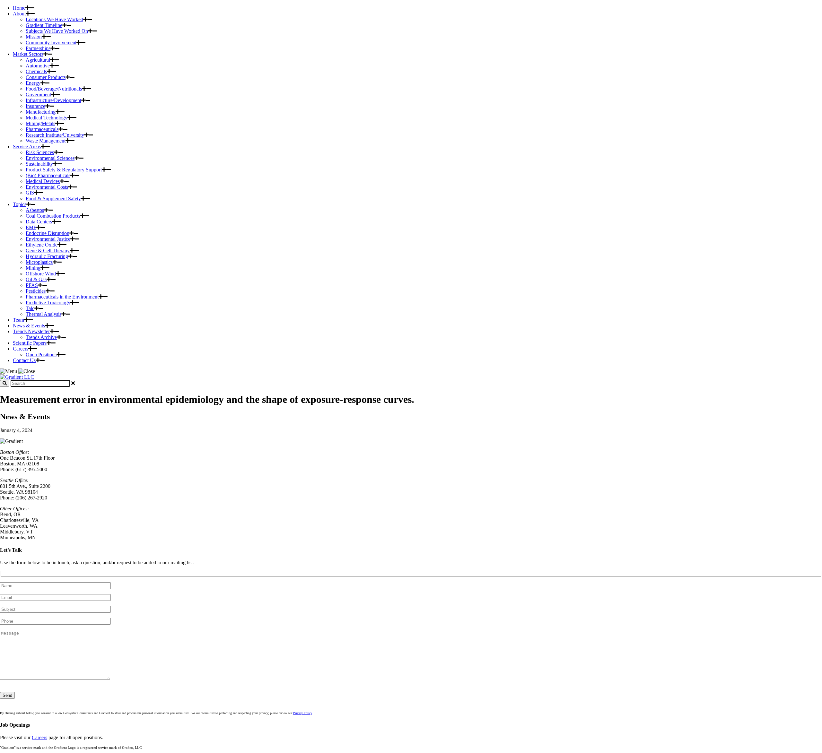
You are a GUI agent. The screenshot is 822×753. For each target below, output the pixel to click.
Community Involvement (51, 42)
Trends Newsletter (31, 331)
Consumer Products (46, 77)
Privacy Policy (302, 713)
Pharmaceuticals (42, 129)
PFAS (32, 285)
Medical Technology (46, 117)
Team (18, 320)
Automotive (38, 65)
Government (38, 94)
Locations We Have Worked (54, 19)
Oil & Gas (36, 279)
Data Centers (39, 221)
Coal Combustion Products (53, 216)
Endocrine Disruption (47, 233)
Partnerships (38, 48)
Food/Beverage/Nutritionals (54, 88)
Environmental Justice (48, 239)
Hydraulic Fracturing (47, 256)
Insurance (35, 106)
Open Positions (41, 354)
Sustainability (39, 164)
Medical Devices (43, 181)
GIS (30, 192)
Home (19, 8)
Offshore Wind (41, 273)
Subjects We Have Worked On (57, 31)
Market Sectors (28, 54)
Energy (33, 83)
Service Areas (27, 146)
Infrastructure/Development (53, 100)
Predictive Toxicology (48, 302)
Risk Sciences (40, 152)
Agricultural (38, 60)
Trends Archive (41, 337)
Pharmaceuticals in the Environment (62, 296)
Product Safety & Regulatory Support (64, 169)
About (19, 13)
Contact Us (24, 360)
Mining (33, 268)
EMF (31, 227)
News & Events (29, 325)
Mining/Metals (40, 123)
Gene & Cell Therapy (48, 250)
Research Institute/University (55, 135)
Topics (19, 204)
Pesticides (36, 291)
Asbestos (35, 210)
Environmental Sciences (50, 158)
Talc (30, 308)
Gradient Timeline (44, 25)
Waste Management (46, 140)
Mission (34, 36)
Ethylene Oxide (41, 244)
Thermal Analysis (43, 314)
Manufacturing (41, 112)
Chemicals (36, 71)
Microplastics (39, 262)
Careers (20, 348)
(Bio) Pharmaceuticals (48, 175)
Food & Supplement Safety (53, 198)
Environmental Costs (47, 187)
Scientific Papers (30, 343)
